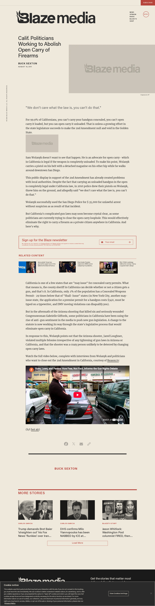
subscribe (148, 3)
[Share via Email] (81, 444)
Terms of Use (57, 243)
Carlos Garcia (25, 523)
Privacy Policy (45, 243)
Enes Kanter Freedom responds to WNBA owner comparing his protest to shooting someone (85, 264)
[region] (77, 593)
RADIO (132, 16)
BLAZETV (133, 19)
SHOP (132, 21)
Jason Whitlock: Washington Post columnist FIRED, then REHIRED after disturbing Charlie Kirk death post (118, 533)
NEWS (132, 12)
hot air (35, 429)
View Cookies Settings (119, 593)
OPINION (133, 14)
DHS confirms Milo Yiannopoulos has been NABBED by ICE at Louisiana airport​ (75, 533)
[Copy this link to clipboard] (89, 444)
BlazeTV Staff (109, 523)
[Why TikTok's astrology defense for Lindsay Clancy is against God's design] (109, 267)
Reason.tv (113, 360)
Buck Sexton (27, 63)
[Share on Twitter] (74, 444)
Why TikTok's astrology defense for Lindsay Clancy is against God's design (128, 264)
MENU (146, 14)
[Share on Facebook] (66, 444)
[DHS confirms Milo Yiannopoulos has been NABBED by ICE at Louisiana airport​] (77, 509)
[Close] (151, 593)
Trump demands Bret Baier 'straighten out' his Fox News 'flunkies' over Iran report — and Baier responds (35, 533)
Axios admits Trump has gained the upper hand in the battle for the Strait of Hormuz (46, 264)
